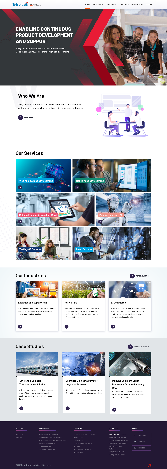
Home (87, 4)
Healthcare (78, 452)
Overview (19, 434)
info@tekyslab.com (116, 452)
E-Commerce (78, 440)
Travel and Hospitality (83, 443)
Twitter (141, 441)
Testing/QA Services (47, 449)
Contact (149, 4)
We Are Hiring (137, 4)
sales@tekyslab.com (117, 455)
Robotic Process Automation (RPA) (53, 440)
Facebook (142, 435)
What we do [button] (98, 4)
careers (19, 437)
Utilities (77, 446)
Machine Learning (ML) (47, 443)
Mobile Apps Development (49, 434)
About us (124, 4)
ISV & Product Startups (83, 449)
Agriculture (78, 437)
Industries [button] (112, 4)
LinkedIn (141, 448)
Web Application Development (50, 437)
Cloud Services (45, 446)
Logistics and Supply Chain (84, 434)
